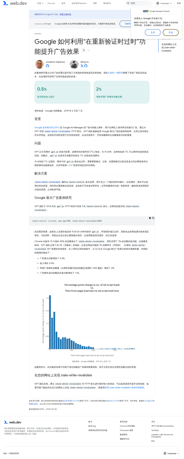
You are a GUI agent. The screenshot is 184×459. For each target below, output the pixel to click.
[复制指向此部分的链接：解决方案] (49, 173)
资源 (39, 3)
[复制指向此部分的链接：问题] (43, 143)
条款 (5, 453)
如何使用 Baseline (79, 3)
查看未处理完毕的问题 (97, 430)
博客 (95, 3)
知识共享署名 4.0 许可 (71, 401)
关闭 (153, 32)
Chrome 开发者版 (127, 426)
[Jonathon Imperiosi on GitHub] (47, 66)
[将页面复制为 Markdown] (84, 50)
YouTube (155, 430)
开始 (171, 32)
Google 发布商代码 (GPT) (46, 127)
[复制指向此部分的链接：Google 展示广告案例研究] (74, 198)
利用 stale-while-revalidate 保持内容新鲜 (124, 387)
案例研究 (107, 3)
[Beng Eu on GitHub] (85, 66)
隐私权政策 (14, 453)
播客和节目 (124, 439)
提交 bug (92, 426)
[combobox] (138, 3)
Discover (51, 3)
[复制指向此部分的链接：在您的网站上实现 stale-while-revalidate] (94, 375)
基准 (63, 3)
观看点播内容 (65, 14)
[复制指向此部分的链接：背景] (43, 119)
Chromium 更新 (126, 430)
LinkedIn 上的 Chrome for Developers (162, 435)
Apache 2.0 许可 (113, 401)
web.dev (37, 34)
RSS (153, 441)
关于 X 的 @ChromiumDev (162, 426)
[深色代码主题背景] (150, 218)
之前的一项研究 (115, 72)
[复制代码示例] (153, 218)
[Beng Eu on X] (82, 66)
